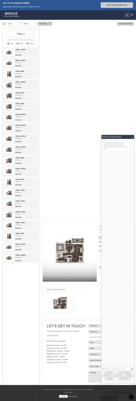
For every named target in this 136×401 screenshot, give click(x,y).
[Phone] (127, 15)
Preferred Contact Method (99, 337)
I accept (63, 396)
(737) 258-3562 (52, 335)
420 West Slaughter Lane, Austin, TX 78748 (63, 331)
